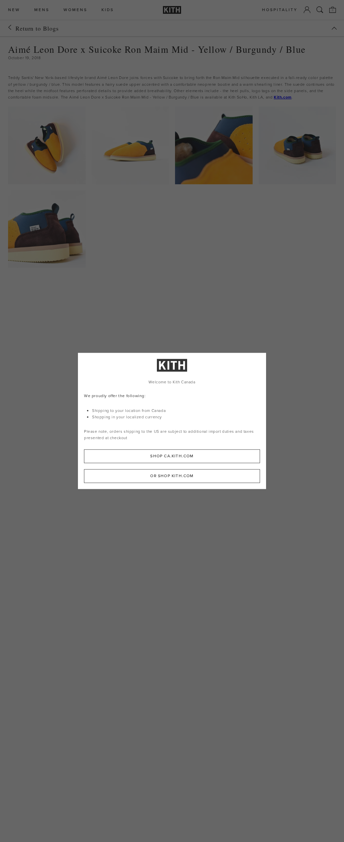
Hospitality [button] (280, 9)
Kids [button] (107, 9)
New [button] (14, 9)
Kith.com (283, 97)
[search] (319, 9)
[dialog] (172, 421)
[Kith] (172, 10)
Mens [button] (41, 9)
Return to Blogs (37, 28)
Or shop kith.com (172, 476)
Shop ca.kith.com (172, 456)
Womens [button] (75, 9)
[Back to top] (334, 28)
